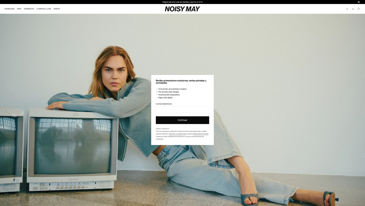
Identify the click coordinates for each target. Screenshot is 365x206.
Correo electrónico (164, 104)
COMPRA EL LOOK (43, 9)
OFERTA (56, 9)
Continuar (182, 120)
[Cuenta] (353, 9)
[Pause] (359, 2)
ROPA (19, 9)
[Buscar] (347, 9)
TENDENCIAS (29, 9)
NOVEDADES (10, 9)
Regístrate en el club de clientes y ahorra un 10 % (182, 2)
